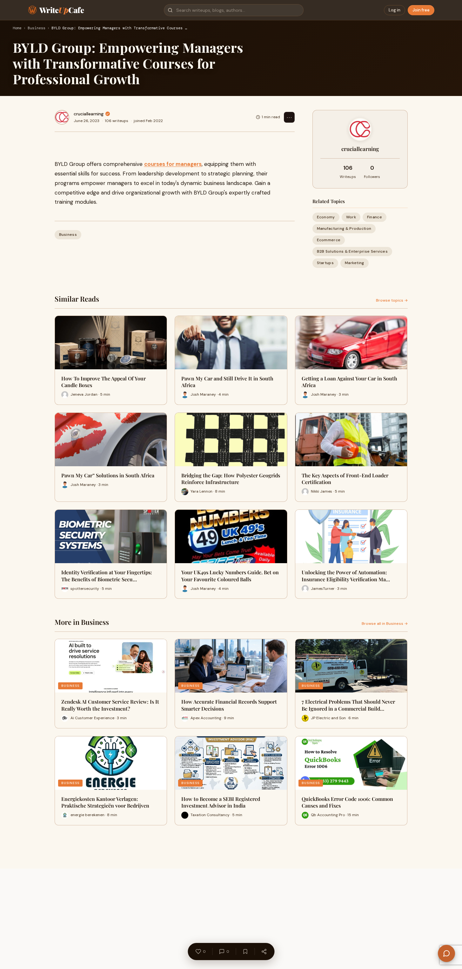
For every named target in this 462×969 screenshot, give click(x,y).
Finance (374, 217)
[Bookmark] (245, 951)
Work (351, 217)
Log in (394, 10)
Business (36, 28)
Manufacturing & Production (344, 228)
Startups (325, 262)
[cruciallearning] (62, 117)
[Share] (264, 951)
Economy (326, 217)
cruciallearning (89, 114)
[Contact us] (446, 953)
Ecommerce (329, 239)
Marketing (354, 262)
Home (17, 28)
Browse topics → (392, 300)
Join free (421, 10)
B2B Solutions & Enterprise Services (352, 251)
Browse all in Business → (385, 623)
